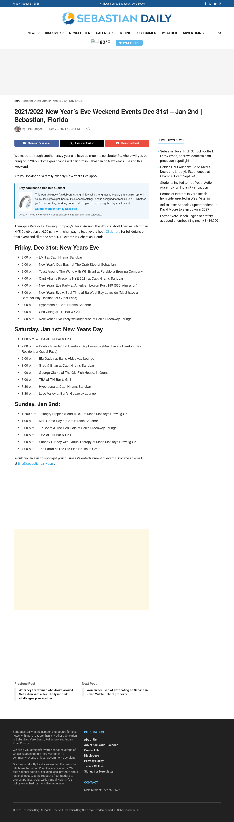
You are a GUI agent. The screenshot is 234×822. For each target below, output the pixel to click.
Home (17, 101)
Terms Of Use (94, 766)
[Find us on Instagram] (220, 3)
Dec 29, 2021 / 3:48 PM (64, 129)
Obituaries (146, 33)
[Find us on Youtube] (215, 3)
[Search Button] (219, 33)
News (32, 33)
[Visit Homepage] (117, 18)
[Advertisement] (81, 569)
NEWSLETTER (129, 43)
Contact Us (91, 750)
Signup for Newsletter (99, 771)
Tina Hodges (34, 129)
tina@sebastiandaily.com (36, 463)
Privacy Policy (94, 761)
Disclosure (91, 755)
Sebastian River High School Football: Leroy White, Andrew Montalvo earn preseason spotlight (187, 155)
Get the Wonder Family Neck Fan (56, 209)
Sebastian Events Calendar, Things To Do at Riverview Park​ (52, 101)
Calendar (104, 33)
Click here (113, 231)
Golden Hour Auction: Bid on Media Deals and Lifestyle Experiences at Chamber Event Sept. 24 (185, 171)
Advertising (193, 33)
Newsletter (79, 33)
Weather (169, 33)
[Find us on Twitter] (210, 3)
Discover (53, 33)
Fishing (124, 33)
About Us (90, 739)
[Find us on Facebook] (205, 3)
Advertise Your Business (101, 745)
